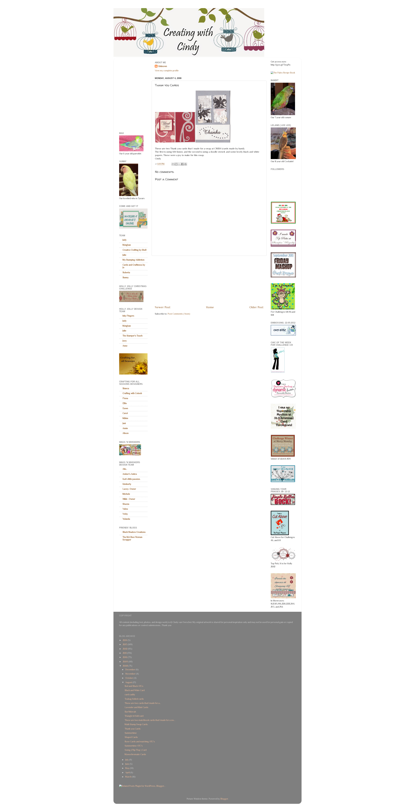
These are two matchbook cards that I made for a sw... (150, 720)
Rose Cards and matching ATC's (140, 741)
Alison (126, 433)
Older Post (256, 307)
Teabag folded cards (134, 699)
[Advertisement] (209, 280)
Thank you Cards (133, 729)
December (130, 669)
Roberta (126, 272)
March (128, 777)
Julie (124, 255)
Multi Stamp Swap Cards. (136, 724)
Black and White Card (135, 690)
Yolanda (126, 519)
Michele (126, 494)
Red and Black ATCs (134, 686)
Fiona (125, 398)
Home (210, 307)
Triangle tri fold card (134, 716)
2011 (125, 653)
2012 (125, 649)
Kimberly (127, 484)
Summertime (131, 733)
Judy (124, 240)
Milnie (125, 418)
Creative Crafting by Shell (134, 250)
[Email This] (173, 164)
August (129, 682)
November (130, 674)
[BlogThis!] (176, 164)
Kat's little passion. (131, 479)
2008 (125, 666)
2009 (125, 661)
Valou (125, 509)
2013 (125, 644)
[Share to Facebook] (182, 164)
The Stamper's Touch (132, 336)
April (127, 772)
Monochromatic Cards (135, 754)
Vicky (125, 514)
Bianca (126, 388)
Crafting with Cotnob (132, 393)
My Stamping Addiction (133, 260)
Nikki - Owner (129, 499)
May (127, 768)
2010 (125, 657)
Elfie (125, 403)
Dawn (125, 408)
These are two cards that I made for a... (143, 703)
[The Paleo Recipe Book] (283, 73)
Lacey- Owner (129, 489)
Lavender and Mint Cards (136, 707)
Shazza (126, 504)
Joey (125, 341)
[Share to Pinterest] (185, 164)
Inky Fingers (128, 316)
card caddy (130, 694)
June (127, 764)
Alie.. (125, 469)
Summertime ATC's (134, 746)
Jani (124, 423)
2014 (125, 640)
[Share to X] (179, 164)
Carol (125, 413)
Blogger (224, 799)
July (127, 760)
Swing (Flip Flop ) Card (136, 750)
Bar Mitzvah (130, 712)
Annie (125, 428)
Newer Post (162, 307)
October (129, 678)
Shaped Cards (131, 737)
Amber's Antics (130, 474)
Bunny (126, 277)
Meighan (127, 245)
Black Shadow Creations (134, 532)
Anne (125, 346)
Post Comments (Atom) (179, 314)
